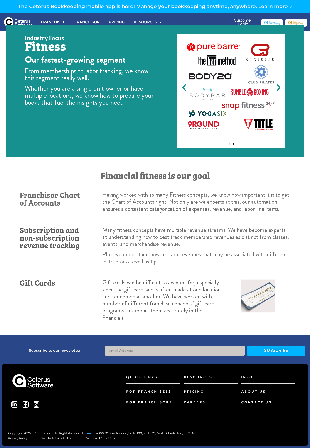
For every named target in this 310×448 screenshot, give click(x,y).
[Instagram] (36, 404)
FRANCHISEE (53, 22)
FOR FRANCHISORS (149, 402)
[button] (184, 87)
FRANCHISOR (87, 22)
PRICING (117, 22)
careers (195, 402)
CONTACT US (256, 402)
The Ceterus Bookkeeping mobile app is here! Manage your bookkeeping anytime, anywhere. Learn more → (155, 6)
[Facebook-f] (25, 404)
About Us (253, 392)
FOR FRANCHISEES (148, 392)
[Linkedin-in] (14, 404)
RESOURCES (145, 22)
